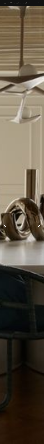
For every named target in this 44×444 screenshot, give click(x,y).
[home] (15, 3)
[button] (4, 225)
